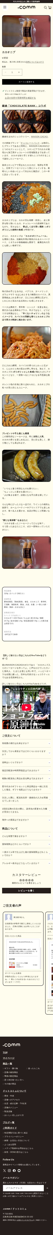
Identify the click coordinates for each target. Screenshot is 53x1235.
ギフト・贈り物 (11, 1068)
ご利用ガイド (10, 1128)
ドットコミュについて (14, 1091)
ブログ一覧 (9, 1122)
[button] (45, 7)
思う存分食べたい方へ (14, 1080)
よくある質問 (10, 1145)
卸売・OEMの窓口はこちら (16, 1152)
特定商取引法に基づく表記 (16, 1133)
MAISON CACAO (39, 137)
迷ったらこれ (34, 1068)
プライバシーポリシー (14, 1137)
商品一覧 (7, 1063)
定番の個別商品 (11, 1072)
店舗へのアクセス (12, 1100)
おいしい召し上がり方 (14, 1115)
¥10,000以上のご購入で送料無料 (26, 2)
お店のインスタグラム (25, 1220)
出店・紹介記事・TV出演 (15, 1104)
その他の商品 (10, 1084)
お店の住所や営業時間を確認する (20, 98)
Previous (6, 951)
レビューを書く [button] (26, 890)
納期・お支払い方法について (17, 1141)
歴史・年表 (9, 1096)
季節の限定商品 (11, 1076)
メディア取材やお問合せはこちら (18, 1148)
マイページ (9, 1058)
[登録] (47, 1188)
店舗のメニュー (11, 1108)
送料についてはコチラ (35, 62)
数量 (4, 67)
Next (49, 951)
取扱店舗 (8, 1111)
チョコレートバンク (30, 143)
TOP (5, 1052)
